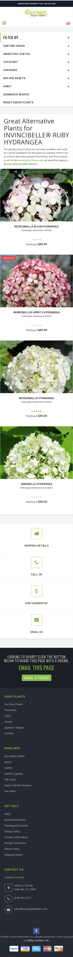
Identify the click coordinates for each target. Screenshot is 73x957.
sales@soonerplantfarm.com (30, 909)
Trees (7, 716)
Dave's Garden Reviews (17, 785)
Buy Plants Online (14, 756)
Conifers (9, 733)
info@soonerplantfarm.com (27, 160)
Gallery (8, 767)
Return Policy (11, 849)
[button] (4, 23)
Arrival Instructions (15, 819)
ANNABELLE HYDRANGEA (36, 484)
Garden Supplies (13, 773)
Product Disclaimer (15, 843)
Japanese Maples (14, 727)
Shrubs (8, 721)
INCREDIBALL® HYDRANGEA (36, 398)
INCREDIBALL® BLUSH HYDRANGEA (36, 226)
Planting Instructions (16, 825)
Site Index (10, 791)
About (7, 762)
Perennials (10, 710)
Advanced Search (16, 94)
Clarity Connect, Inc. (38, 940)
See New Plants (13, 704)
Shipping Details (13, 854)
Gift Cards (10, 779)
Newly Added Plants (18, 102)
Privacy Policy (12, 831)
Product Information (16, 837)
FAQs (7, 814)
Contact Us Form (14, 877)
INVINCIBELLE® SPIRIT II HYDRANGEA (36, 312)
